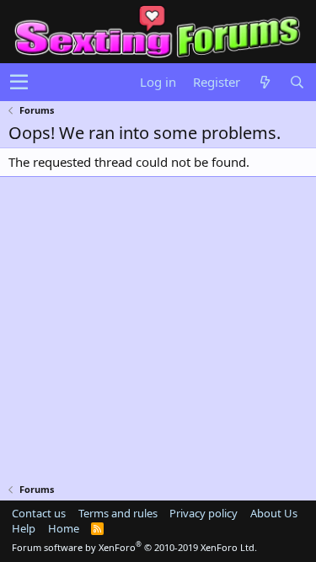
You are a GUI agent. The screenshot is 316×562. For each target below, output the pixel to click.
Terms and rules (118, 513)
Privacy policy (203, 513)
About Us (273, 513)
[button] (19, 82)
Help (23, 528)
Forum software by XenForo (134, 547)
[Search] (297, 82)
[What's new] (265, 82)
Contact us (39, 513)
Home (63, 528)
